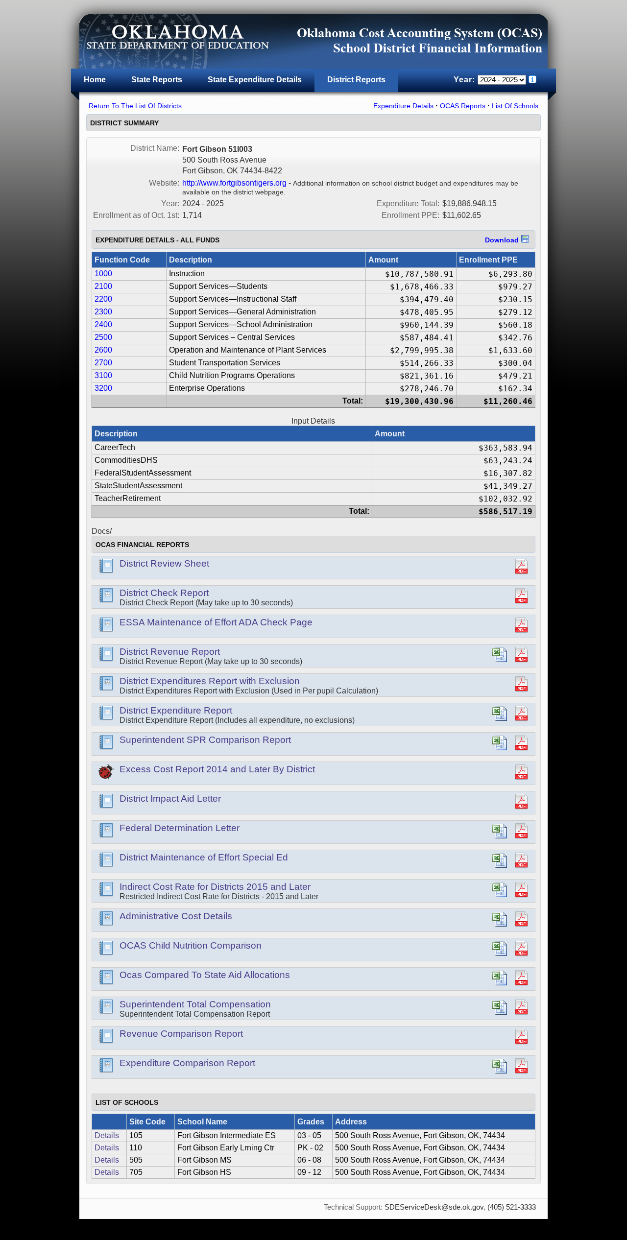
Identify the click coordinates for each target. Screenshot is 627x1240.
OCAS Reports (462, 106)
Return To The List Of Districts (135, 106)
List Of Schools (515, 106)
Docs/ (102, 531)
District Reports (356, 79)
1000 (103, 273)
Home (95, 79)
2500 (103, 337)
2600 (103, 350)
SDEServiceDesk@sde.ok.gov (434, 1207)
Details (107, 1135)
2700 (103, 362)
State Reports (156, 79)
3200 (103, 388)
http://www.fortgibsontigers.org (234, 183)
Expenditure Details (403, 106)
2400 (103, 324)
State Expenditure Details (255, 79)
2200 (103, 299)
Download (502, 240)
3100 (103, 375)
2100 (103, 286)
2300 (103, 312)
